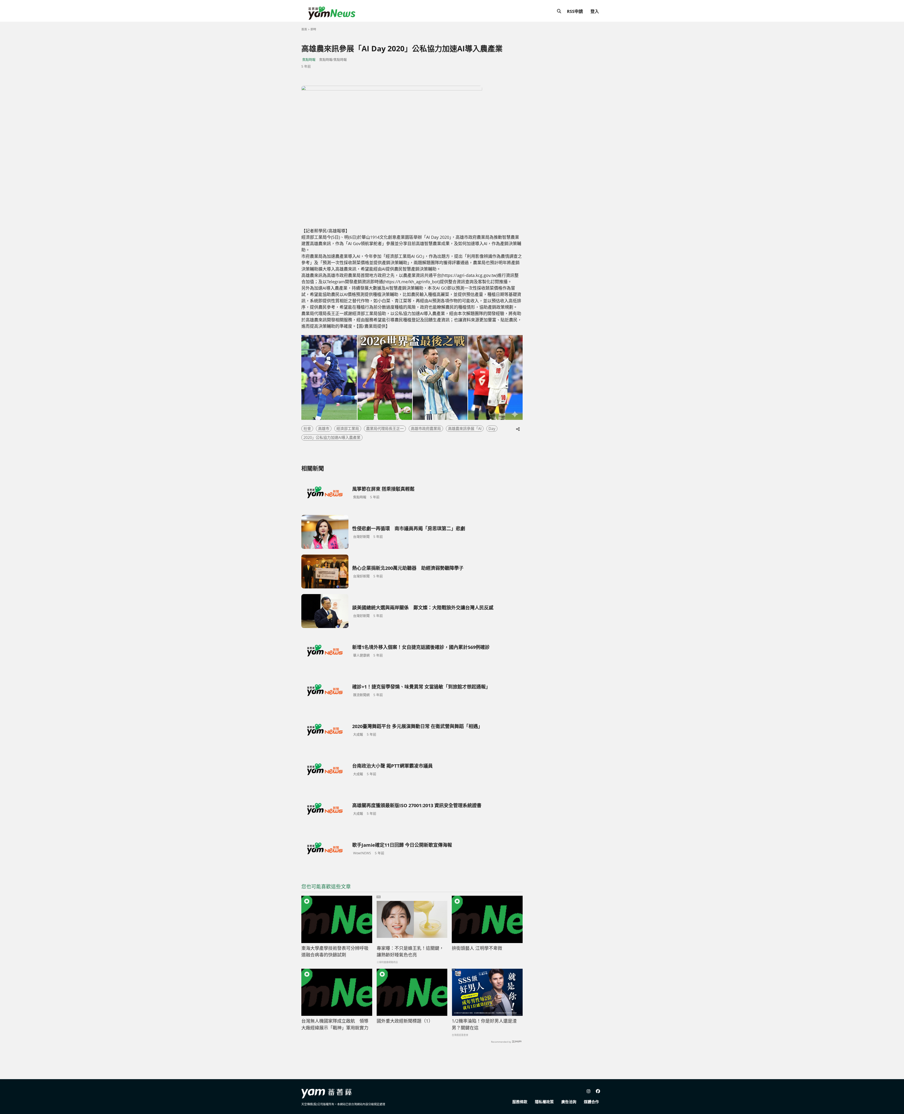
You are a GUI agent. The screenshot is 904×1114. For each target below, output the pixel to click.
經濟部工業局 (347, 428)
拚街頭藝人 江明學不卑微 (477, 948)
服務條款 (519, 1101)
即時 (313, 29)
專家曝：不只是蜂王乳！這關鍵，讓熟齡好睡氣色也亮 (410, 951)
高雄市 (323, 428)
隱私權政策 (544, 1101)
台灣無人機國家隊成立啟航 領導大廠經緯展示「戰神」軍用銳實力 (334, 1024)
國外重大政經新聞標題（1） (405, 1021)
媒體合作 (591, 1101)
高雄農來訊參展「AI (464, 428)
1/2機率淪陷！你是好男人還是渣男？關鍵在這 (484, 1024)
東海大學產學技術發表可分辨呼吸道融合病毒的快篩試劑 (334, 951)
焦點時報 (308, 59)
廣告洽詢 (568, 1101)
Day (491, 428)
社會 (307, 428)
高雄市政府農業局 (426, 428)
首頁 (304, 29)
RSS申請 (575, 11)
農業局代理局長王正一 (385, 428)
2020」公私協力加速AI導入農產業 (331, 437)
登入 (594, 11)
